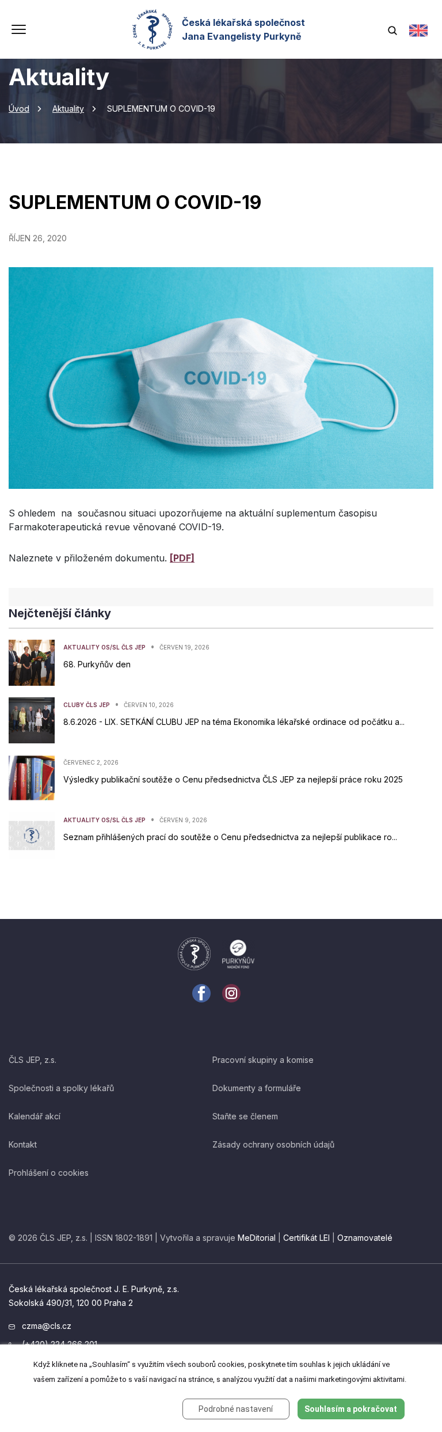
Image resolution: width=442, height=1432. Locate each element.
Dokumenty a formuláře (256, 1088)
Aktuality (68, 108)
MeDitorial (257, 1238)
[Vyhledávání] (392, 29)
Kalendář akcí (34, 1116)
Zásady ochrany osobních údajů (273, 1144)
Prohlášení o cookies (49, 1172)
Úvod (19, 108)
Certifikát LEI (306, 1238)
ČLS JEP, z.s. (32, 1060)
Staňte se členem (245, 1116)
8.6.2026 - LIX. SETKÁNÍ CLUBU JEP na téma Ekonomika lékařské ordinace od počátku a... (234, 722)
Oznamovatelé (365, 1238)
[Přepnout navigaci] (19, 30)
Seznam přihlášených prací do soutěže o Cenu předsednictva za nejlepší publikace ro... (230, 837)
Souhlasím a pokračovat (350, 1409)
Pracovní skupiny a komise (263, 1060)
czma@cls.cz (45, 1326)
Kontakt (23, 1144)
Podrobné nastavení (236, 1409)
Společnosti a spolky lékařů (61, 1088)
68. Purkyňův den (97, 664)
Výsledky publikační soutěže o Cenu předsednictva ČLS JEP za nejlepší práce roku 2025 (233, 779)
